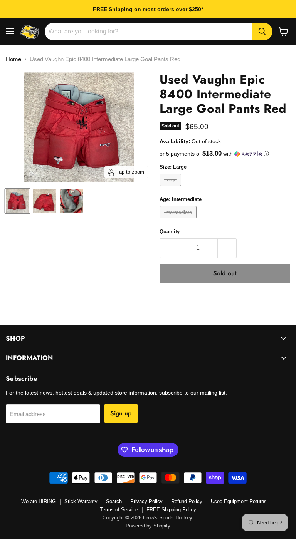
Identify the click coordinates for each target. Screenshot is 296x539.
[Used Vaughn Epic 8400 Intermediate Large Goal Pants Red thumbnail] (17, 201)
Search (114, 501)
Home (13, 59)
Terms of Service (119, 509)
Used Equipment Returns (239, 501)
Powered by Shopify (148, 526)
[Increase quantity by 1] (227, 248)
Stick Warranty (81, 501)
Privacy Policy (146, 501)
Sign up (121, 413)
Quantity (170, 231)
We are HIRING (38, 501)
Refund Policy (186, 501)
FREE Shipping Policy (171, 509)
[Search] (262, 31)
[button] (225, 153)
